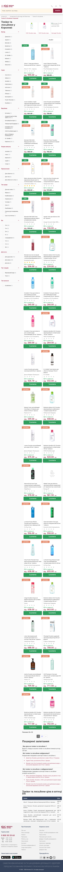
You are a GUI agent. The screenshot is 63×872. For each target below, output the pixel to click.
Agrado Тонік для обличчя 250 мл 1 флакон (38, 760)
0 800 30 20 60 (8, 835)
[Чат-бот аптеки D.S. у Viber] (54, 857)
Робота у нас (24, 839)
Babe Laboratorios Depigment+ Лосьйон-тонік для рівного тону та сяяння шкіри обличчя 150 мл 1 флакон (43, 776)
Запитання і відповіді (45, 843)
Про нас (23, 830)
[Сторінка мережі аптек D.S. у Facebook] (41, 857)
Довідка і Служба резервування (47, 839)
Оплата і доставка (44, 845)
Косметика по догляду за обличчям (20, 16)
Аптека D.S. (4, 16)
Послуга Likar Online (44, 847)
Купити (33, 78)
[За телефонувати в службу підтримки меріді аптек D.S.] (52, 6)
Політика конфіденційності (28, 845)
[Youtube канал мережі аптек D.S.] (47, 857)
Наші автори (24, 841)
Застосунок (42, 841)
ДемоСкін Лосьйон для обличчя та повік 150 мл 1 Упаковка (42, 758)
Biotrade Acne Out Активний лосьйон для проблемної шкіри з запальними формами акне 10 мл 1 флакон (43, 764)
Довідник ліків (43, 849)
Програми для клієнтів (45, 836)
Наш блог (41, 830)
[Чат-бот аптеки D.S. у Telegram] (50, 857)
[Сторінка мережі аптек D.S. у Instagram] (44, 857)
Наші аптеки (42, 834)
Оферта (23, 849)
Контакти (23, 843)
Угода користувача (26, 847)
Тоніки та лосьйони (37, 16)
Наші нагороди (25, 832)
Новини (23, 834)
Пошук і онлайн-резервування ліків (48, 832)
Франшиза (24, 836)
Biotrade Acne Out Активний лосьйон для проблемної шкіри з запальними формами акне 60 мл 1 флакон (43, 784)
